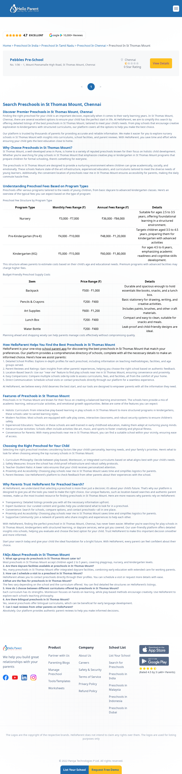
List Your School (74, 770)
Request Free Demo (105, 770)
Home (7, 46)
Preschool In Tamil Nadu (57, 46)
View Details (161, 63)
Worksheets (56, 688)
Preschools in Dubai (118, 710)
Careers (84, 663)
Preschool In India (26, 46)
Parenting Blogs (59, 663)
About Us (85, 655)
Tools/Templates (59, 681)
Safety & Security (90, 670)
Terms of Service (90, 677)
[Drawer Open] (176, 8)
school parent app (54, 349)
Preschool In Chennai (91, 46)
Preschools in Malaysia (118, 687)
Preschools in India (118, 676)
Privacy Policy (88, 684)
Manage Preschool (55, 672)
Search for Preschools (116, 665)
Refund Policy (88, 691)
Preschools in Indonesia (118, 699)
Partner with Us (58, 655)
